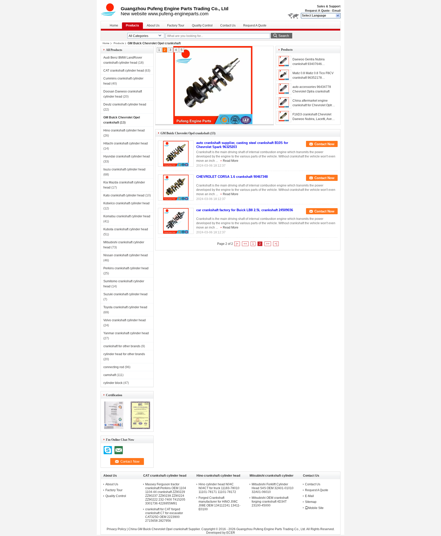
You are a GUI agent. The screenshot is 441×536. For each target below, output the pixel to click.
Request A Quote (317, 10)
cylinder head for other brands (124, 354)
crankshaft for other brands (121, 346)
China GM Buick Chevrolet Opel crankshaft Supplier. (164, 529)
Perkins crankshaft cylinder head (126, 268)
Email (336, 10)
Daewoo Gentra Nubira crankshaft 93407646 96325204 (308, 62)
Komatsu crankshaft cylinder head (126, 216)
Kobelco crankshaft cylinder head (126, 203)
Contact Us (228, 25)
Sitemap (310, 502)
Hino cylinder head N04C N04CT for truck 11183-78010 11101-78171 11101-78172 (219, 488)
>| (276, 244)
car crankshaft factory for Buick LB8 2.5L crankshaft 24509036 (244, 210)
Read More (230, 161)
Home (114, 25)
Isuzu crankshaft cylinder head (124, 169)
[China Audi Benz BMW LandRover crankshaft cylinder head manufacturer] (111, 10)
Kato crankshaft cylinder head (123, 195)
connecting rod (113, 367)
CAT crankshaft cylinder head (123, 70)
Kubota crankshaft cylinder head (125, 229)
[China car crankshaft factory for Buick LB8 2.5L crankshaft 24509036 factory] (176, 221)
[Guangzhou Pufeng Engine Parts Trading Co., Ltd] (338, 16)
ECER (230, 532)
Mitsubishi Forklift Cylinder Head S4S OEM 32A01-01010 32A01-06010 (272, 488)
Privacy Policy (116, 529)
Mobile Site (316, 508)
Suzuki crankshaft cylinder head (125, 294)
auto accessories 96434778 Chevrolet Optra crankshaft (311, 89)
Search (283, 36)
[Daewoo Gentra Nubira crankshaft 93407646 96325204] (284, 61)
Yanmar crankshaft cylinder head (126, 333)
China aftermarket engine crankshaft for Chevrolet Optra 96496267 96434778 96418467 (313, 103)
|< (237, 244)
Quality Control (202, 25)
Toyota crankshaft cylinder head (125, 307)
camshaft (109, 375)
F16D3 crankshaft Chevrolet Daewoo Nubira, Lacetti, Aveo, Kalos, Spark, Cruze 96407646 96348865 (313, 117)
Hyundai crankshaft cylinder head (126, 156)
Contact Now (324, 144)
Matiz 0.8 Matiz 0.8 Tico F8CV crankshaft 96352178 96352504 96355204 (313, 75)
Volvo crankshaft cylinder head (124, 320)
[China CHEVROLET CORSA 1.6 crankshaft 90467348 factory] (176, 187)
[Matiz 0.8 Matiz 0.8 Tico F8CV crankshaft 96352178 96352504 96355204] (212, 86)
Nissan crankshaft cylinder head (125, 255)
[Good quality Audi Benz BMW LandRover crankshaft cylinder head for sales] (114, 428)
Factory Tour (175, 25)
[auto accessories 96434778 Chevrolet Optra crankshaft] (284, 89)
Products (132, 25)
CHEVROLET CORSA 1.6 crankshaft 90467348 (232, 177)
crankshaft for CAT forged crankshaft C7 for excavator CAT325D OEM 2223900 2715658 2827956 (164, 514)
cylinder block (112, 383)
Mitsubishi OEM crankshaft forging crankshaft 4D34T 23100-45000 (270, 501)
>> (268, 244)
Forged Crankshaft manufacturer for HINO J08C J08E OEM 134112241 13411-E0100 (219, 503)
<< (245, 244)
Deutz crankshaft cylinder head (124, 104)
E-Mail (309, 496)
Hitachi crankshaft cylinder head (125, 143)
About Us (153, 25)
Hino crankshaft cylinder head (124, 130)
